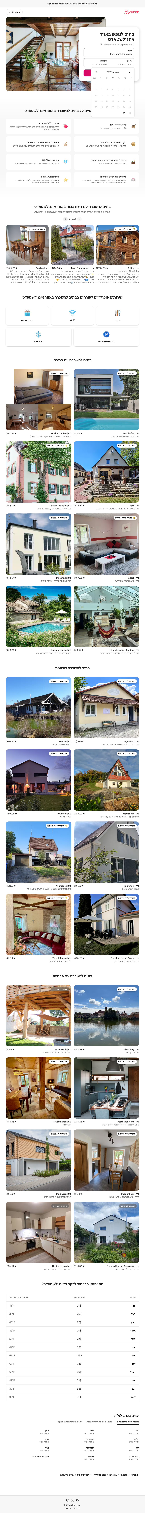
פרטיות (76, 1508)
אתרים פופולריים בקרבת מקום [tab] (69, 1421)
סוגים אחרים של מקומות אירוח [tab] (99, 1421)
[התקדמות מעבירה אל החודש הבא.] (96, 72)
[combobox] (109, 54)
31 (124, 113)
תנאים (68, 1508)
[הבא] (65, 219)
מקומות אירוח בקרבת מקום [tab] (128, 1421)
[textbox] (121, 64)
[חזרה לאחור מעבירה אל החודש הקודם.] (129, 72)
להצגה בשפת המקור (56, 3)
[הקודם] (79, 219)
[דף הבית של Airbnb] (131, 11)
